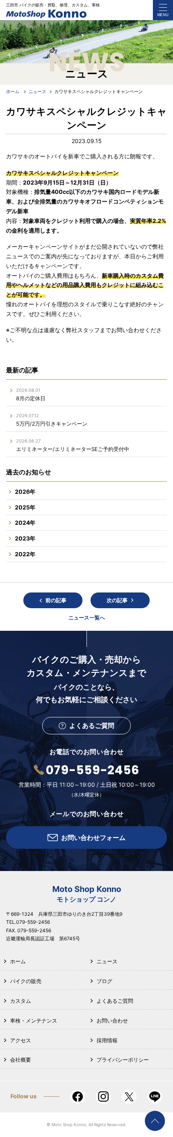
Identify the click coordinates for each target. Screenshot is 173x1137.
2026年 (25, 491)
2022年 (25, 554)
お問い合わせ (112, 1020)
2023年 (25, 538)
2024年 (25, 522)
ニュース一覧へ (86, 617)
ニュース (107, 961)
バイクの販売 (25, 981)
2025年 (25, 507)
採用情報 (107, 1040)
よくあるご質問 (115, 1001)
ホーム (18, 961)
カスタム (20, 1001)
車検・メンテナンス (33, 1020)
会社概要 (20, 1059)
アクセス (20, 1040)
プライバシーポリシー (123, 1059)
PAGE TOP (155, 1121)
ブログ (104, 981)
